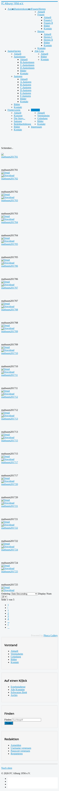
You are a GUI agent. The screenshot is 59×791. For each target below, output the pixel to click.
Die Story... (19, 118)
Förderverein (14, 110)
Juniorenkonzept (23, 9)
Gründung (42, 118)
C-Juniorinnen (27, 65)
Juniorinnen (19, 56)
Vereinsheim (43, 115)
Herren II (48, 40)
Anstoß (11, 9)
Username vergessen (21, 748)
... (8, 621)
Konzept (18, 115)
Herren (40, 31)
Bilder (47, 25)
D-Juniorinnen (27, 68)
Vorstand (35, 110)
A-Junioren (25, 82)
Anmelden (16, 745)
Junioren (18, 76)
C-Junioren (25, 87)
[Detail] (5, 172)
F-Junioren (25, 96)
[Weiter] (9, 624)
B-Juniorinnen (27, 62)
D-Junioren (25, 90)
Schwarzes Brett (19, 692)
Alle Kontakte (18, 689)
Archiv (14, 695)
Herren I (48, 37)
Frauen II (48, 23)
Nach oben (6, 768)
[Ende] (9, 627)
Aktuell (41, 11)
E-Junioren (25, 93)
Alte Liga (39, 51)
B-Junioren (25, 84)
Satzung (18, 121)
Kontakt (48, 28)
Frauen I (48, 20)
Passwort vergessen (20, 751)
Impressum (36, 127)
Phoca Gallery (51, 635)
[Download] (7, 590)
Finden (7, 719)
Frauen (40, 14)
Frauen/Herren (38, 9)
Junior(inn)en (14, 51)
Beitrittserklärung (22, 124)
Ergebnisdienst (18, 686)
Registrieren (17, 753)
